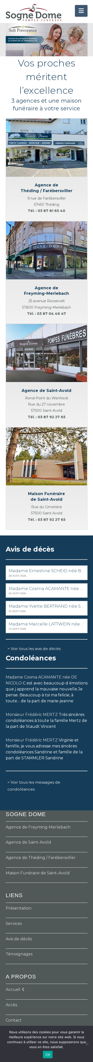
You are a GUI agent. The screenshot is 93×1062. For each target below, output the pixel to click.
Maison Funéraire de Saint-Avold (38, 873)
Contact (14, 1020)
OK (47, 1055)
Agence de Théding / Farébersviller (41, 857)
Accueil (13, 989)
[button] (81, 11)
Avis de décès (19, 939)
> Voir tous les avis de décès (34, 648)
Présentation (18, 908)
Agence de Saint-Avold (28, 842)
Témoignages (19, 954)
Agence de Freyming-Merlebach (38, 827)
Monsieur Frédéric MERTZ (32, 714)
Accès (11, 1005)
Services (14, 923)
